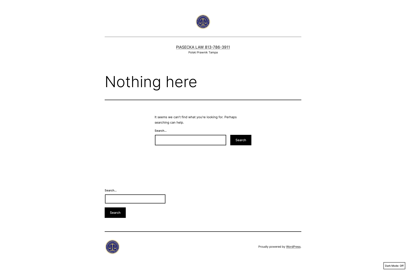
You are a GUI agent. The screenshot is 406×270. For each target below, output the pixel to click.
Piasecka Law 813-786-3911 (203, 47)
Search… (161, 130)
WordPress (293, 246)
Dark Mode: (392, 265)
